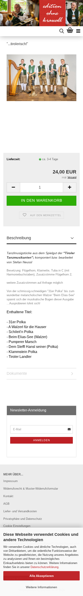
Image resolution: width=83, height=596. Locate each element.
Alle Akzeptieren (41, 576)
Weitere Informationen (41, 587)
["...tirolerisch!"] (41, 75)
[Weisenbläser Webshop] (41, 13)
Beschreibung (19, 238)
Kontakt (8, 496)
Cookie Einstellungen (16, 526)
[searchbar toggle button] (61, 31)
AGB (6, 503)
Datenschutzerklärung (44, 567)
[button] (13, 187)
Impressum (10, 481)
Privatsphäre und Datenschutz (22, 518)
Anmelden (41, 440)
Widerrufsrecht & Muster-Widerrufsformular (30, 488)
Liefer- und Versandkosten (20, 511)
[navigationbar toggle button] (78, 31)
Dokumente (17, 373)
